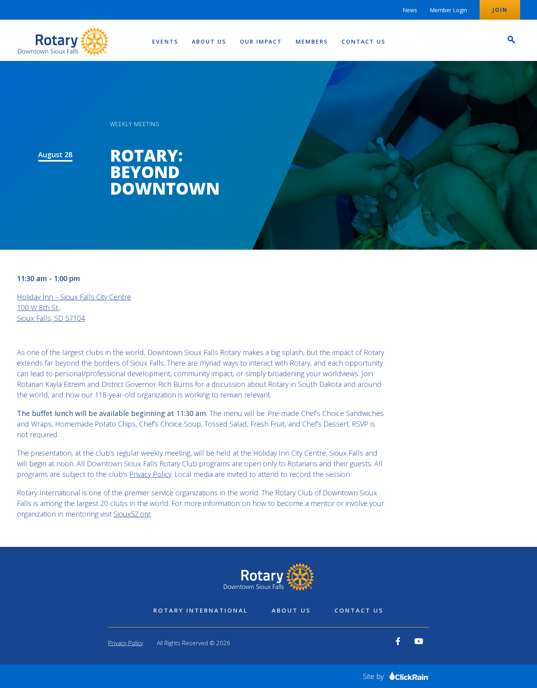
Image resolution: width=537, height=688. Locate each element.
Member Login (448, 10)
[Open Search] (510, 41)
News (410, 10)
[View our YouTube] (418, 641)
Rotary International (200, 610)
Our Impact (261, 41)
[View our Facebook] (398, 641)
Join (500, 9)
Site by (374, 676)
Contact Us (363, 41)
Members (312, 41)
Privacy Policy (150, 474)
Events (165, 41)
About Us (209, 41)
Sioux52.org (132, 514)
